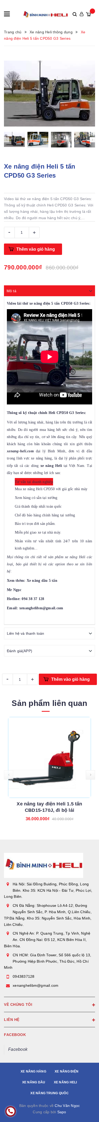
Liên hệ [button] (12, 1019)
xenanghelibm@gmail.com (36, 985)
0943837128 (24, 976)
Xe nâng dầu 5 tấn (42, 581)
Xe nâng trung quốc (49, 1093)
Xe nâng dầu (33, 1082)
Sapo (61, 1112)
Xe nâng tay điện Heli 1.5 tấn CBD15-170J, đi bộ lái (49, 807)
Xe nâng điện (66, 1071)
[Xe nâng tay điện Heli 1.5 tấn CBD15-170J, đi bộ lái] (49, 757)
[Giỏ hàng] (88, 14)
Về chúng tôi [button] (18, 1004)
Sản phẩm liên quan (49, 703)
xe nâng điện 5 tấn (44, 303)
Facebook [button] (15, 1035)
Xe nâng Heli (65, 1082)
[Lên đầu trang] (81, 1110)
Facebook (17, 1049)
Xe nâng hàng (33, 1071)
